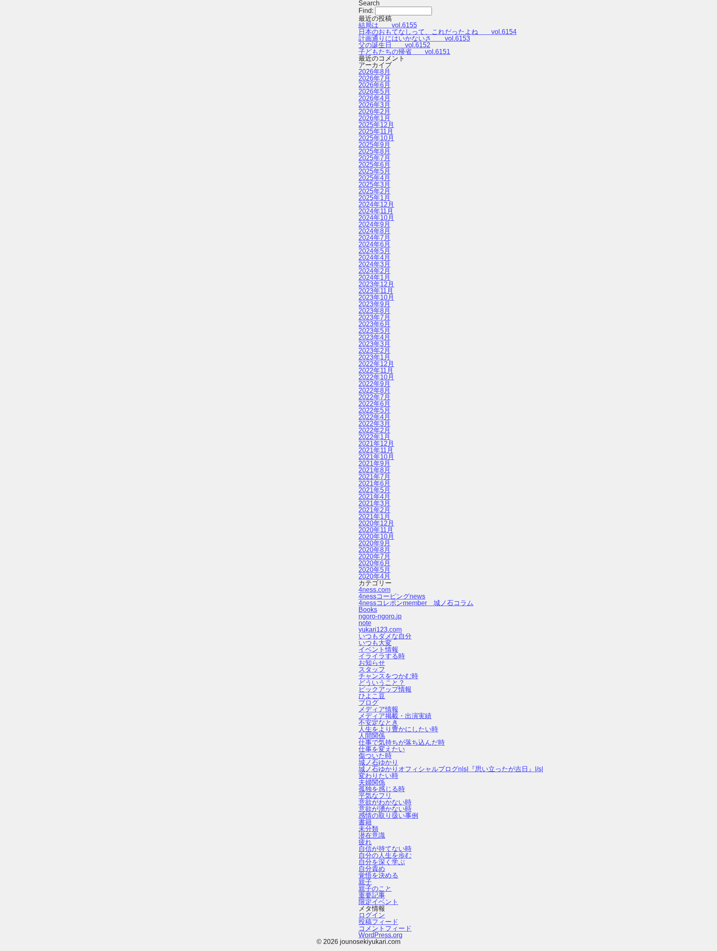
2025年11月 (375, 131)
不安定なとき (378, 722)
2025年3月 (374, 184)
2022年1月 (374, 436)
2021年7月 (374, 476)
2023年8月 (374, 310)
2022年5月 (374, 410)
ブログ (368, 702)
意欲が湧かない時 (385, 808)
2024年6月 (374, 244)
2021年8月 (374, 470)
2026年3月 (374, 104)
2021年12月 (376, 443)
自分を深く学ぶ (381, 861)
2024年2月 (374, 270)
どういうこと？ (381, 682)
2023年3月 (374, 343)
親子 (365, 881)
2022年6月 (374, 403)
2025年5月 (374, 171)
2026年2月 (374, 111)
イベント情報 (378, 649)
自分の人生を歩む (385, 855)
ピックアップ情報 (385, 689)
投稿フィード (378, 921)
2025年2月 (374, 191)
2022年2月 (374, 430)
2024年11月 (375, 211)
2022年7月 (374, 397)
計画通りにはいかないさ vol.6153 (414, 38)
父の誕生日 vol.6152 (394, 45)
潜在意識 (371, 835)
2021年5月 (374, 490)
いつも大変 (375, 642)
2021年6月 (374, 483)
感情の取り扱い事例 (388, 815)
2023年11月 (375, 290)
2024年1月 (374, 277)
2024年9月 (374, 224)
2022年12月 (376, 363)
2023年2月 (374, 350)
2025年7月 (374, 157)
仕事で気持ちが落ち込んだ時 (401, 742)
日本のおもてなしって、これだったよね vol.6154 (437, 31)
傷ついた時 (375, 755)
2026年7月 (374, 78)
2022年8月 (374, 390)
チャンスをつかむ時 (388, 676)
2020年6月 (374, 563)
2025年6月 (374, 164)
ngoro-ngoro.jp (380, 616)
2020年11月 (375, 529)
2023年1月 (374, 357)
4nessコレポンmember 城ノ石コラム (415, 602)
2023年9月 (374, 304)
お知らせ (371, 662)
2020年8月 (374, 549)
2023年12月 (376, 284)
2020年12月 (376, 523)
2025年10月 (376, 138)
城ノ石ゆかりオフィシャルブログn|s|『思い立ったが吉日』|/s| (450, 769)
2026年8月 (374, 71)
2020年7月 (374, 556)
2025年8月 (374, 151)
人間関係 (371, 735)
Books (367, 609)
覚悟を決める (378, 875)
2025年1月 (374, 197)
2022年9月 (374, 383)
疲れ (365, 842)
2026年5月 (374, 91)
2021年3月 (374, 503)
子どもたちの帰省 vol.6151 (404, 51)
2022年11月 (375, 370)
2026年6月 (374, 84)
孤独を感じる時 (381, 788)
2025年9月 (374, 144)
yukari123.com (380, 629)
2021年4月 (374, 496)
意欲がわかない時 (385, 802)
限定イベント (378, 901)
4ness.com (374, 589)
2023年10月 (376, 297)
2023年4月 (374, 337)
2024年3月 (374, 264)
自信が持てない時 (385, 848)
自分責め (371, 868)
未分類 (368, 828)
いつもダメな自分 (385, 636)
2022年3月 (374, 423)
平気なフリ (375, 795)
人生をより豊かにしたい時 (398, 729)
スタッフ (371, 669)
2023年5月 (374, 330)
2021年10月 (376, 456)
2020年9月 (374, 543)
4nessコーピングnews (391, 596)
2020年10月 (376, 536)
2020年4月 (374, 576)
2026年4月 (374, 98)
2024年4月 (374, 257)
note (364, 622)
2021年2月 (374, 509)
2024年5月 (374, 250)
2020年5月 (374, 569)
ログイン (371, 915)
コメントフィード (385, 928)
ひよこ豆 (371, 695)
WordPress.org (380, 935)
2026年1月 (374, 118)
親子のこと (375, 888)
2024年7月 (374, 237)
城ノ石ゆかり (378, 762)
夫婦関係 (371, 782)
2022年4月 (374, 416)
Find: (365, 10)
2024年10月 (376, 217)
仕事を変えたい (381, 749)
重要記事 (371, 895)
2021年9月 (374, 463)
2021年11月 (375, 450)
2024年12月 (376, 204)
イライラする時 (381, 656)
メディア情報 (378, 709)
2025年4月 (374, 177)
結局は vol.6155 (387, 25)
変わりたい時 (378, 775)
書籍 (365, 822)
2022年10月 (376, 377)
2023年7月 (374, 317)
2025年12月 (376, 124)
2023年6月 (374, 324)
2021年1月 (374, 516)
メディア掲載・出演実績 (395, 715)
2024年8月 (374, 231)
